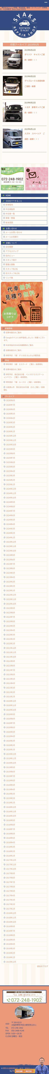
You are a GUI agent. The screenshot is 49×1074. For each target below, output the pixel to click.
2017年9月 (10, 873)
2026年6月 (10, 409)
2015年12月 (11, 961)
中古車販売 (10, 209)
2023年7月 (10, 564)
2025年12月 (11, 435)
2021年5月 (10, 679)
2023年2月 (10, 586)
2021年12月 (11, 648)
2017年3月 (10, 899)
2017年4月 (10, 895)
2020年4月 (10, 736)
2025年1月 (10, 484)
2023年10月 (11, 550)
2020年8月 (10, 718)
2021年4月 (10, 683)
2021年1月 (10, 696)
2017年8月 (10, 877)
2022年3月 (10, 634)
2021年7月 (10, 670)
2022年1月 (10, 643)
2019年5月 (10, 785)
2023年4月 (10, 577)
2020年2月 (10, 745)
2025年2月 (10, 480)
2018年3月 (10, 846)
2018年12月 (11, 807)
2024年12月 (11, 488)
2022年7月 (10, 617)
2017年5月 (10, 891)
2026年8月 (10, 400)
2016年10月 (11, 922)
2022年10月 (11, 603)
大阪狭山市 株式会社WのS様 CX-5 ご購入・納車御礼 (24, 388)
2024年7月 (10, 511)
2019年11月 (11, 758)
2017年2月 (10, 904)
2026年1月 (10, 431)
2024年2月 (10, 533)
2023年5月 (10, 573)
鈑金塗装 (9, 222)
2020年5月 (10, 732)
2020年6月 (10, 727)
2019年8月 (10, 771)
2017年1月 (10, 908)
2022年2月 (10, 639)
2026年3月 (10, 422)
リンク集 (9, 277)
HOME (24, 24)
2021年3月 (10, 687)
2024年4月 (10, 524)
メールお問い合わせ (14, 232)
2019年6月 (10, 780)
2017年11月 (11, 864)
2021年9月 (10, 661)
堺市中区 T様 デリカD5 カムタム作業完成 (23, 355)
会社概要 (9, 247)
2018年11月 (11, 811)
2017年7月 (10, 882)
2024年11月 (11, 493)
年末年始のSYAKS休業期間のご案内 (19, 345)
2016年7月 (10, 931)
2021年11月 (11, 652)
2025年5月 (10, 466)
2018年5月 (10, 838)
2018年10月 (11, 816)
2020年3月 (10, 740)
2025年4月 (10, 471)
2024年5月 (10, 519)
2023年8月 (10, 559)
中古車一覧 (10, 213)
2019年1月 (10, 802)
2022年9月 (10, 608)
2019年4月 (10, 789)
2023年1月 (10, 590)
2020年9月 (10, 714)
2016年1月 (10, 957)
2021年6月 (10, 674)
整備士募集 (10, 264)
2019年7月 (10, 776)
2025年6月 (10, 462)
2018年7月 (10, 829)
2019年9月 (10, 767)
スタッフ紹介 (11, 260)
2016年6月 (10, 935)
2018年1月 (10, 855)
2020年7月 (10, 723)
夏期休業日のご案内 (13, 350)
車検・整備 (10, 218)
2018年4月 (10, 842)
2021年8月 (10, 665)
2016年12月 (11, 913)
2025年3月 (10, 475)
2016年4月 (10, 944)
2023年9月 (10, 555)
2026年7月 (10, 405)
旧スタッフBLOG (13, 273)
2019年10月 (11, 763)
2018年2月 (10, 851)
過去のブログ (42, 966)
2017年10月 (11, 869)
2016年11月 (11, 917)
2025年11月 (11, 440)
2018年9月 (10, 820)
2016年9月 (10, 926)
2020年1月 (10, 749)
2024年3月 (10, 528)
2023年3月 (10, 581)
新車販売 (9, 204)
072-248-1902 (17, 1027)
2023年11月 (11, 546)
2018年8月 (10, 824)
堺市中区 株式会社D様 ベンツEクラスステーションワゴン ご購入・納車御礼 (24, 375)
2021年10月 (11, 656)
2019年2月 (10, 798)
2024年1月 (10, 537)
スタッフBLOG (12, 269)
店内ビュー (10, 255)
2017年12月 (11, 860)
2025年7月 (10, 458)
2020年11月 (11, 705)
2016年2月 (10, 953)
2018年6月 (10, 833)
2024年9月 (10, 502)
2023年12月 (11, 541)
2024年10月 (11, 497)
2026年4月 (10, 418)
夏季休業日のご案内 (13, 332)
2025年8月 (10, 453)
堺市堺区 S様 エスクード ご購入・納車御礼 (24, 364)
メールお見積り (12, 237)
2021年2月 (10, 692)
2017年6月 (10, 886)
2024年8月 (10, 506)
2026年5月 (10, 413)
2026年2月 (10, 427)
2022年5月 (10, 626)
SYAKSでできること (13, 200)
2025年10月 (11, 444)
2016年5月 (10, 939)
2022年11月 (11, 599)
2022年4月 (10, 630)
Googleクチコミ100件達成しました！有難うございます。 (24, 338)
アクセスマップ (12, 251)
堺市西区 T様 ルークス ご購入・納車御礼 (23, 382)
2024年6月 (10, 515)
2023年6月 (10, 568)
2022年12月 (11, 595)
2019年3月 (10, 793)
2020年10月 (11, 710)
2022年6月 (10, 621)
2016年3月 (10, 948)
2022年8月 (10, 612)
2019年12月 (11, 754)
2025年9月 (10, 449)
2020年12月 (11, 701)
